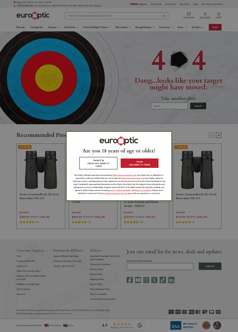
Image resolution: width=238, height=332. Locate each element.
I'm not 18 (98, 163)
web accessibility (123, 190)
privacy (112, 190)
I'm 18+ (139, 163)
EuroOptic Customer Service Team (117, 193)
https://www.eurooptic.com (124, 175)
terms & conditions (143, 190)
